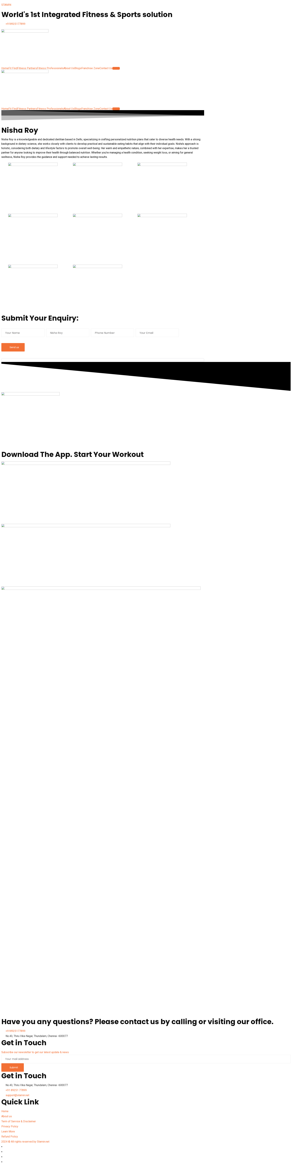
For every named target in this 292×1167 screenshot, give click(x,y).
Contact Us (106, 68)
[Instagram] (6, 1156)
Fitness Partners (27, 68)
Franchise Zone (90, 68)
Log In (116, 68)
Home (4, 68)
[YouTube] (6, 1161)
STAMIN (6, 4)
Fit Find (12, 68)
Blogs (77, 68)
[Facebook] (6, 1146)
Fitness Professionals (50, 68)
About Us (69, 68)
